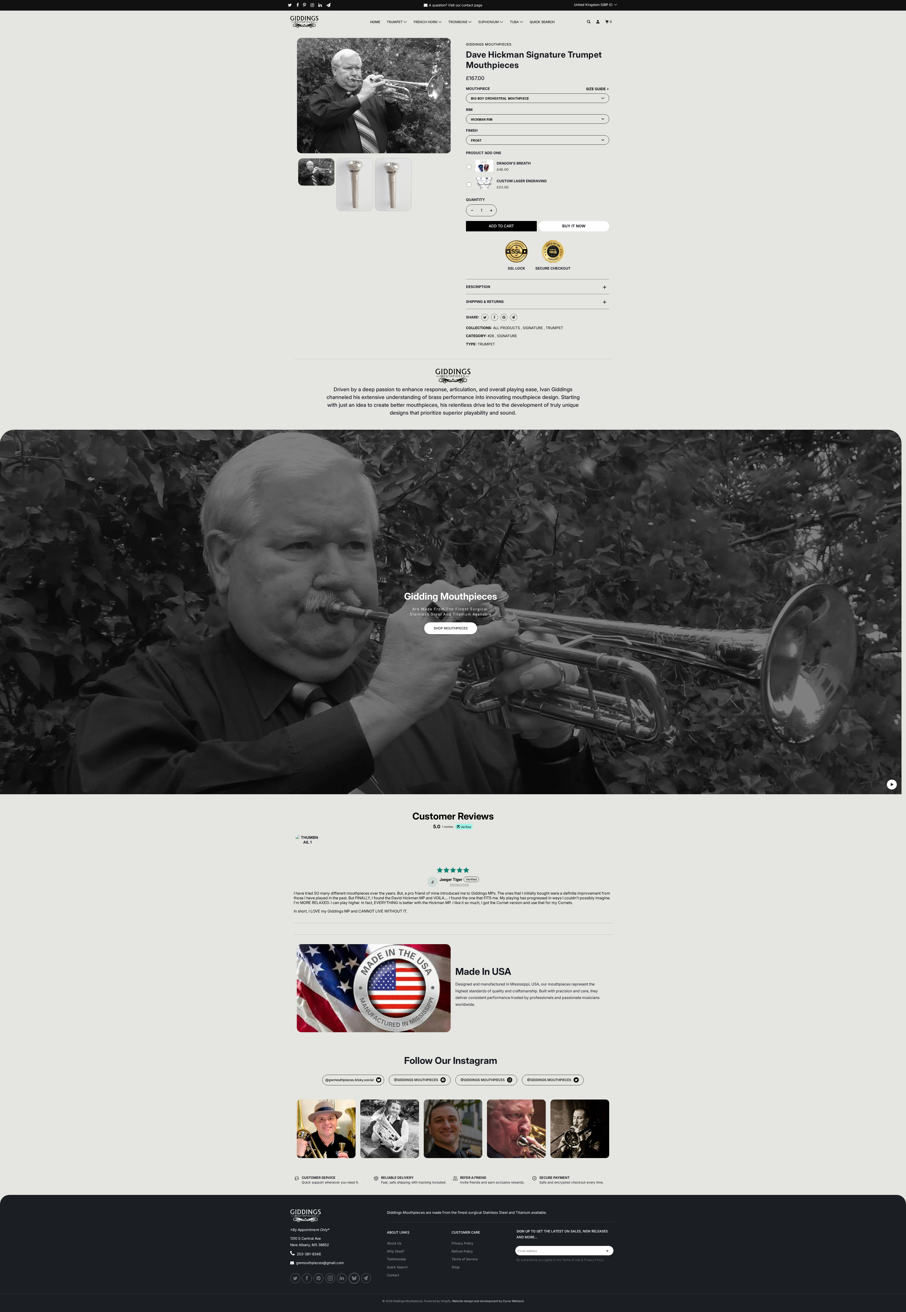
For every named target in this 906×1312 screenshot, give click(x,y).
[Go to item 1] (307, 847)
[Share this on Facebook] (494, 317)
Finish (472, 130)
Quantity (475, 199)
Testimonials (396, 1259)
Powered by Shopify (437, 1301)
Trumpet (395, 22)
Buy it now (574, 226)
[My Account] (598, 22)
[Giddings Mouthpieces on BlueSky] (354, 1278)
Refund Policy (462, 1251)
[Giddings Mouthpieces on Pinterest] (306, 5)
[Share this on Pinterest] (503, 317)
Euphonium (489, 22)
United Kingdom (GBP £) (593, 5)
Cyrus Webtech (513, 1301)
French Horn (426, 22)
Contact (393, 1275)
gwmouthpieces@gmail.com (320, 1263)
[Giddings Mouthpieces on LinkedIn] (321, 5)
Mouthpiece (478, 88)
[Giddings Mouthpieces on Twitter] (291, 5)
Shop (456, 1267)
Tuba (515, 22)
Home (375, 22)
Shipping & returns (536, 301)
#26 (491, 336)
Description (536, 286)
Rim (469, 109)
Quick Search (542, 22)
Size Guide (596, 89)
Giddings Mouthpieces (489, 44)
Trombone (458, 22)
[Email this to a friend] (513, 317)
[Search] (588, 22)
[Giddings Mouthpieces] (315, 22)
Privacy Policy (462, 1243)
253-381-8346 (309, 1254)
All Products (507, 328)
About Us (394, 1243)
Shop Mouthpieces (451, 628)
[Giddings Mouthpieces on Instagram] (314, 5)
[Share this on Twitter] (484, 317)
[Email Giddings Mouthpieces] (330, 5)
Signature (533, 328)
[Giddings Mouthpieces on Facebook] (299, 5)
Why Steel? (395, 1251)
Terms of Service (465, 1259)
